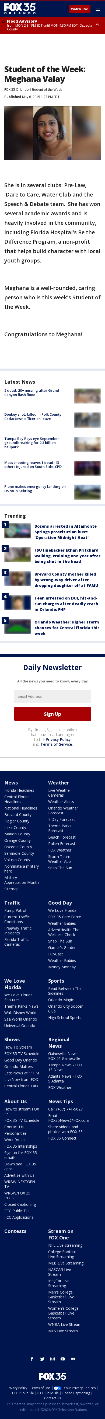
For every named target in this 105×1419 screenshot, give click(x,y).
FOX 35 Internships (20, 1146)
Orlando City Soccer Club (65, 1009)
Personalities (15, 1133)
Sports (56, 980)
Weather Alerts (61, 801)
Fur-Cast (55, 953)
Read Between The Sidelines (65, 991)
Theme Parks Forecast (59, 828)
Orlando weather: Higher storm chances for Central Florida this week (67, 627)
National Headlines (20, 808)
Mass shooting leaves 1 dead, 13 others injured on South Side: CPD (33, 464)
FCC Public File (17, 1210)
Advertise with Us (19, 1175)
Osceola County (18, 846)
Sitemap (11, 888)
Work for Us (14, 1139)
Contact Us (14, 1126)
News (11, 782)
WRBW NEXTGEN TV (19, 1184)
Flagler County (16, 821)
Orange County (17, 840)
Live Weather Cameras (59, 793)
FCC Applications (18, 1217)
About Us (15, 1101)
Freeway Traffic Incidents (18, 931)
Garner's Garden (62, 947)
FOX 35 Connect (62, 1138)
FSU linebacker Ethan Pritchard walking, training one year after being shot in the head (67, 556)
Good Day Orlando (20, 1060)
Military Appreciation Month (21, 880)
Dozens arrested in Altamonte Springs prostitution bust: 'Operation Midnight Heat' (65, 532)
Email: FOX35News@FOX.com (68, 1118)
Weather (58, 782)
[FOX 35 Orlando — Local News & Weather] (20, 8)
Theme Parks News (21, 1006)
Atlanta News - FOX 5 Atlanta (65, 1079)
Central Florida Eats (21, 1085)
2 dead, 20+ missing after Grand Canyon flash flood (31, 392)
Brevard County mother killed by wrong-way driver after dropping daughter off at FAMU (66, 580)
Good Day (60, 902)
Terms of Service (56, 744)
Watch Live (79, 9)
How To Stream (18, 1047)
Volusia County (17, 859)
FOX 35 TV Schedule (21, 1053)
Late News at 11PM (21, 1072)
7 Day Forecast (61, 819)
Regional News (58, 1042)
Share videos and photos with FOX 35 (65, 1129)
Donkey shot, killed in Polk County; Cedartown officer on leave (33, 416)
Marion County (17, 833)
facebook (32, 1359)
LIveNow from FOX (21, 1079)
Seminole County (19, 853)
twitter (42, 1359)
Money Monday (62, 966)
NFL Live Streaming (65, 1245)
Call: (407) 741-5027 (65, 1109)
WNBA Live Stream (65, 1324)
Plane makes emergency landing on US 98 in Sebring (35, 488)
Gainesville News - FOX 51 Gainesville (64, 1056)
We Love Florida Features (18, 997)
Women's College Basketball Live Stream (63, 1313)
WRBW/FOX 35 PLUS (17, 1195)
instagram (52, 1359)
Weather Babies (62, 923)
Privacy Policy (58, 739)
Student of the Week (47, 89)
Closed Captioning (20, 1204)
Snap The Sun (60, 867)
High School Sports (64, 1017)
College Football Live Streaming (62, 1254)
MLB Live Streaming (65, 1263)
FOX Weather (59, 850)
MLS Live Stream (63, 1330)
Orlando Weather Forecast (63, 810)
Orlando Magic (61, 999)
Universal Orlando (19, 1025)
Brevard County (18, 814)
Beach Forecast (62, 837)
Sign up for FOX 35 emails (20, 1155)
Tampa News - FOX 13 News (65, 1067)
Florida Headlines (19, 790)
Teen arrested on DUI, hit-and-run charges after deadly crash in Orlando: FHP (66, 603)
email (73, 1359)
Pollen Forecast (61, 843)
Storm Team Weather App (59, 859)
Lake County (15, 827)
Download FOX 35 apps (20, 1166)
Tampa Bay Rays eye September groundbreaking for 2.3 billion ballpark (31, 442)
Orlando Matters (18, 1066)
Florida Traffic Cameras (16, 942)
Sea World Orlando (20, 1019)
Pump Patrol (15, 910)
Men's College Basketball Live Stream (61, 1297)
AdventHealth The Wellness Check (63, 932)
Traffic (12, 902)
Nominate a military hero (21, 869)
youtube (62, 1359)
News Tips (60, 1101)
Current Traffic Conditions (17, 919)
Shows (12, 1039)
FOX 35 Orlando (16, 89)
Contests (15, 1231)
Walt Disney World (20, 1012)
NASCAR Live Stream (59, 1272)
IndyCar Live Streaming (58, 1283)
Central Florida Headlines (17, 799)
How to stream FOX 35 (21, 1111)
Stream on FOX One (61, 1234)
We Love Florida (62, 910)
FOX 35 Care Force (64, 916)
